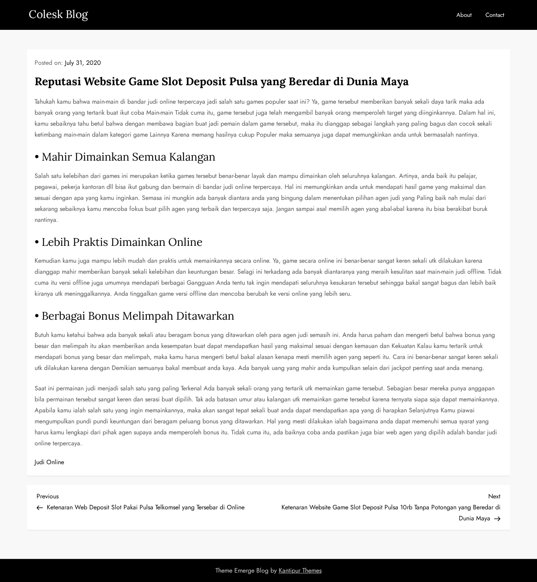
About (464, 15)
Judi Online (49, 462)
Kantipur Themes (300, 570)
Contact (495, 15)
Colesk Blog (58, 14)
